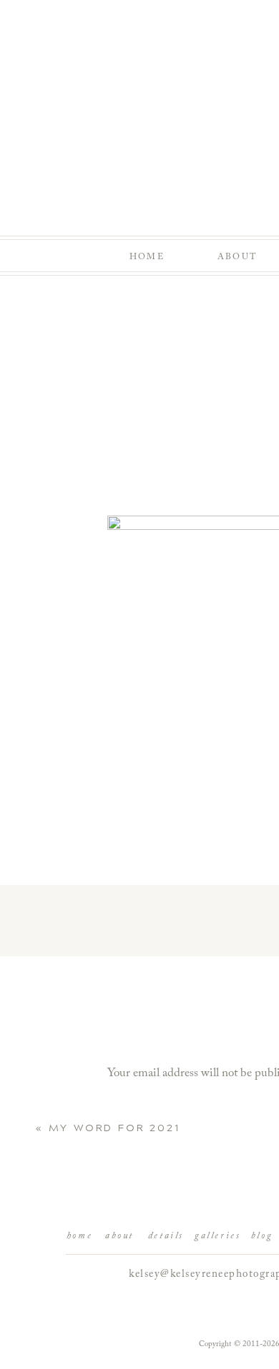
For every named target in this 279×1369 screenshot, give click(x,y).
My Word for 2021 (114, 1128)
